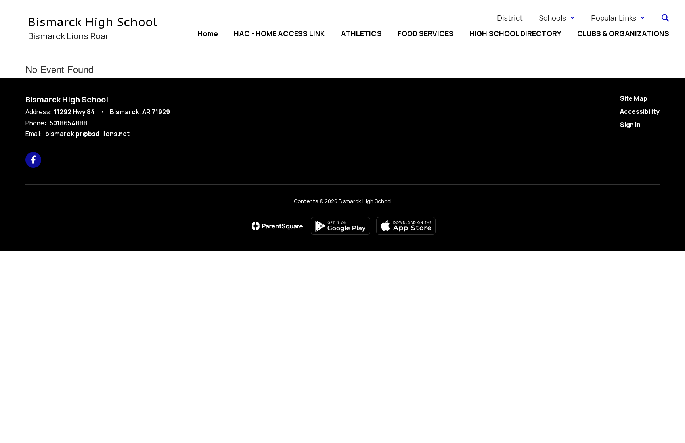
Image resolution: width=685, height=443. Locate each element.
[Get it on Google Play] (340, 226)
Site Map (633, 98)
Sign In (630, 124)
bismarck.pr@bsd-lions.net (87, 133)
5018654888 (68, 123)
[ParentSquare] (277, 226)
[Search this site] (665, 18)
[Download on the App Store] (406, 226)
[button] (557, 18)
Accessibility (640, 111)
